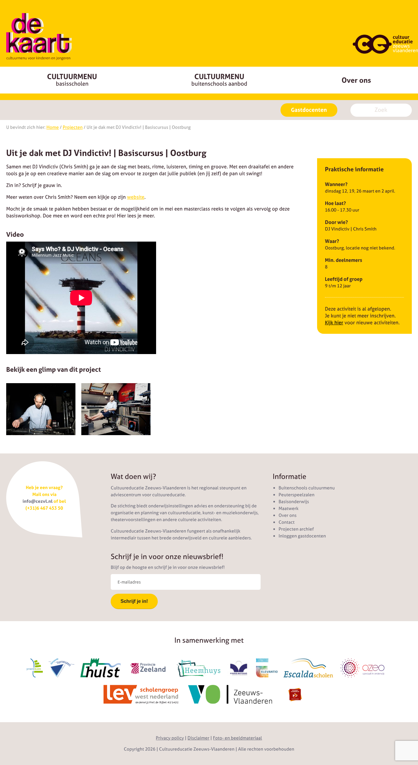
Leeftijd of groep (343, 279)
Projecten (73, 127)
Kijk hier (334, 322)
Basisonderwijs (294, 501)
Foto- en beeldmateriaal (237, 738)
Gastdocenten (309, 109)
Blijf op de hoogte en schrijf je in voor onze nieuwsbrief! (168, 567)
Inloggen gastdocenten (302, 536)
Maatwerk (288, 508)
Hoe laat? (335, 203)
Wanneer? (336, 184)
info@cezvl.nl (38, 501)
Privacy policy (170, 738)
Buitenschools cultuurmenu (307, 488)
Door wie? (336, 222)
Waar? (332, 241)
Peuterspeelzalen (296, 495)
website (135, 197)
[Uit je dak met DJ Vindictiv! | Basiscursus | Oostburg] (40, 409)
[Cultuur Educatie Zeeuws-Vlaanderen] (39, 36)
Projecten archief (296, 529)
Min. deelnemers (343, 260)
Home (52, 127)
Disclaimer (198, 738)
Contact (287, 522)
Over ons (356, 80)
